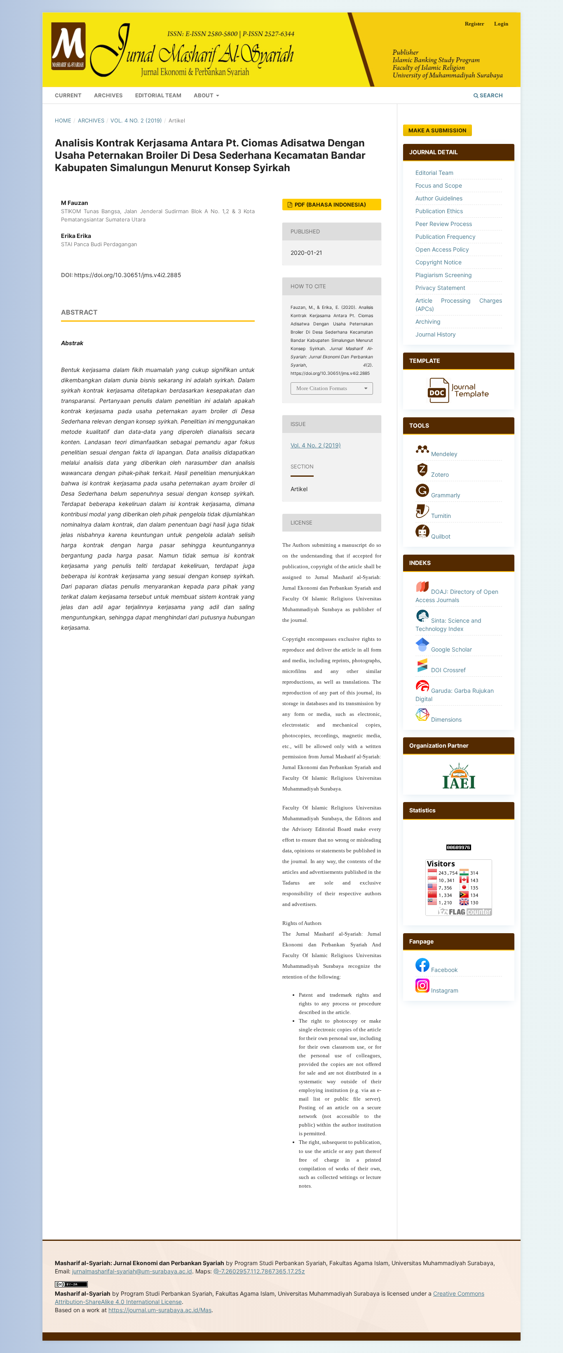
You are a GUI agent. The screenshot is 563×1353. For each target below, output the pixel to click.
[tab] (458, 361)
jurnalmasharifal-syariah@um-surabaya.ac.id (132, 1271)
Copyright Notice (438, 262)
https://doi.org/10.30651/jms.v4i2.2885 (127, 274)
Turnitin (441, 515)
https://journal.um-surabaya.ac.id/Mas (159, 1309)
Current (68, 95)
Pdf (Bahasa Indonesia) (329, 204)
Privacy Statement (440, 287)
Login (501, 24)
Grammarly (444, 495)
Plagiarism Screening (443, 274)
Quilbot (439, 536)
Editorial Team (158, 95)
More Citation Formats (321, 388)
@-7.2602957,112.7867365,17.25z (259, 1271)
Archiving (428, 321)
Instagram (443, 990)
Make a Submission (437, 130)
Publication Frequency (445, 236)
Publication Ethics (439, 210)
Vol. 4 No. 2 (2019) (136, 120)
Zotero (439, 474)
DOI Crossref (448, 669)
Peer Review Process (443, 223)
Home (63, 120)
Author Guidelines (438, 198)
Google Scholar (450, 649)
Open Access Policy (442, 249)
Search (491, 95)
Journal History (435, 334)
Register (474, 24)
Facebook (443, 969)
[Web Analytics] (458, 848)
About (204, 95)
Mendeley (443, 453)
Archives (108, 95)
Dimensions (446, 719)
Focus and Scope (438, 185)
